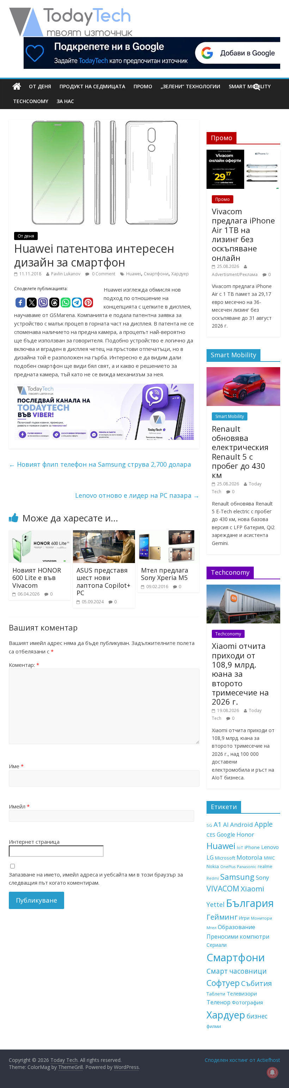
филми (214, 1026)
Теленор (218, 1002)
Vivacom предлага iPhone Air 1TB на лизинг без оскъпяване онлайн (243, 234)
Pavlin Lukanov (65, 274)
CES (211, 834)
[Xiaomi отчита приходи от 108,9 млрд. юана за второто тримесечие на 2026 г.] (244, 588)
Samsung (237, 876)
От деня (40, 86)
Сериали (217, 944)
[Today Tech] (70, 11)
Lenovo (270, 846)
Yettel (216, 904)
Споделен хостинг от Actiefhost (242, 1060)
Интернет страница (34, 841)
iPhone (252, 847)
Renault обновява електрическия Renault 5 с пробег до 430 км (240, 451)
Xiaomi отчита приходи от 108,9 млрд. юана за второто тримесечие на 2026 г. (240, 673)
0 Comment (103, 274)
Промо (143, 86)
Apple (263, 824)
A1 (218, 824)
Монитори (261, 918)
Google (226, 834)
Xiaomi (252, 888)
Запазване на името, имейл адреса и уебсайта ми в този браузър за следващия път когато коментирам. (96, 878)
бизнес (257, 1016)
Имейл (19, 806)
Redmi (213, 878)
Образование (236, 927)
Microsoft (225, 858)
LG (210, 857)
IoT (240, 847)
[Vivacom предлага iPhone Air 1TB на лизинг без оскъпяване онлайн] (244, 153)
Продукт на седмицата (92, 86)
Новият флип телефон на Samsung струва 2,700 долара (100, 464)
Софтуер (223, 982)
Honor (245, 834)
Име (16, 766)
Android (241, 824)
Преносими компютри (238, 936)
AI (226, 824)
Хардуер (180, 274)
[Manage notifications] (272, 1072)
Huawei (133, 274)
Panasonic (246, 866)
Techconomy (30, 101)
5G (209, 825)
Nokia (213, 866)
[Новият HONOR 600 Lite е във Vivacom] (40, 534)
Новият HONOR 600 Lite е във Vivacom (36, 578)
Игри (244, 918)
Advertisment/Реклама (235, 274)
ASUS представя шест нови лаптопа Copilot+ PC (103, 581)
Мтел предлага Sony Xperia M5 (164, 574)
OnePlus (227, 866)
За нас (65, 101)
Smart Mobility (229, 416)
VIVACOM (223, 888)
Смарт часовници (237, 971)
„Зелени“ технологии (190, 86)
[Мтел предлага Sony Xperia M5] (168, 534)
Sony (262, 877)
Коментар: (24, 664)
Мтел (211, 927)
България (250, 903)
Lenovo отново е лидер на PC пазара (137, 495)
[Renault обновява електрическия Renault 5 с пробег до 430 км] (244, 370)
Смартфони (156, 274)
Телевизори (242, 993)
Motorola (249, 857)
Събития (256, 983)
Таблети (216, 994)
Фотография (247, 1002)
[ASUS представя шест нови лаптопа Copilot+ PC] (104, 534)
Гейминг (222, 917)
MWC (269, 858)
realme (265, 866)
